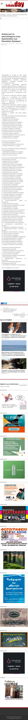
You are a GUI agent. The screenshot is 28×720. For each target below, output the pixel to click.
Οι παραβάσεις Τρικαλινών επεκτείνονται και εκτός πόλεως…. (18, 315)
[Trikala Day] (14, 4)
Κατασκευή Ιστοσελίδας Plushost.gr (14, 716)
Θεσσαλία (9, 14)
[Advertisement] (14, 60)
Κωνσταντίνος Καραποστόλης (9, 43)
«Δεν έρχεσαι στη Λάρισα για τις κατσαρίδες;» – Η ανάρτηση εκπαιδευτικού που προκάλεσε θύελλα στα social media (14, 336)
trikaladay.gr (3, 14)
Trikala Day (18, 718)
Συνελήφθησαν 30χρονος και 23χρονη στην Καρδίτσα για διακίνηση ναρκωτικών (10, 309)
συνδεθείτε (7, 386)
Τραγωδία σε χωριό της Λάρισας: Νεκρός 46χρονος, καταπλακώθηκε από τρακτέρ (13, 371)
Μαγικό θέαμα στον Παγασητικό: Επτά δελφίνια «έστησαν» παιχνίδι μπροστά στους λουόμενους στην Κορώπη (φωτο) (13, 354)
